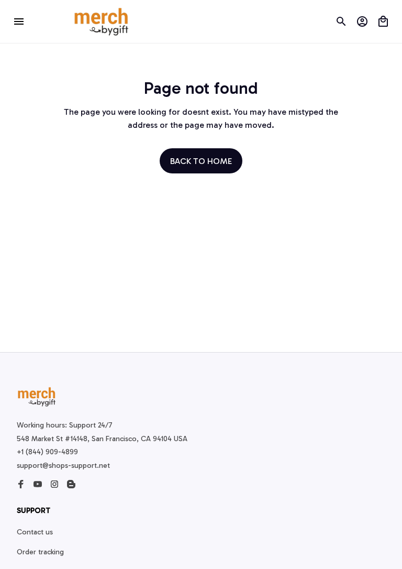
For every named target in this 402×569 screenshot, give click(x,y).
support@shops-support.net (63, 465)
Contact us (35, 532)
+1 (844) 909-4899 (47, 451)
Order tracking (40, 552)
